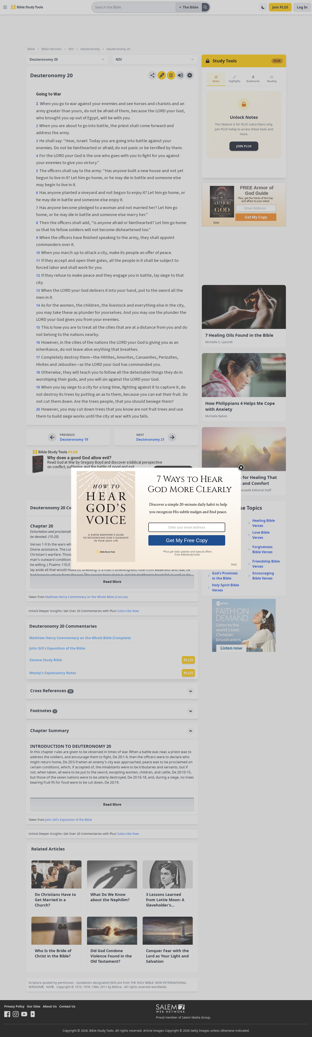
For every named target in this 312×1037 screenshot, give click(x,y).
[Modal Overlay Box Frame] (156, 519)
